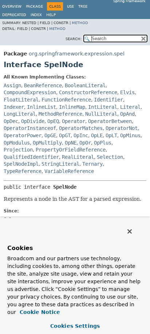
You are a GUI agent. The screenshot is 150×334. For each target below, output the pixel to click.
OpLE (97, 135)
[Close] (130, 231)
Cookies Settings (75, 326)
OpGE (50, 135)
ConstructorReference (88, 92)
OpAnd (127, 114)
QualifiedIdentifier (31, 157)
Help (51, 15)
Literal (130, 107)
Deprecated (14, 15)
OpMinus (130, 135)
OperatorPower (23, 135)
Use (70, 6)
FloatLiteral (21, 100)
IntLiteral (102, 107)
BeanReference (43, 85)
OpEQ (53, 121)
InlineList (41, 107)
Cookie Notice (39, 312)
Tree (82, 6)
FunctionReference (66, 100)
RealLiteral (78, 157)
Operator (73, 121)
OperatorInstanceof (30, 128)
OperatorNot (122, 128)
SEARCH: (74, 39)
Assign (12, 85)
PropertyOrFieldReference (71, 150)
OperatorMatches (81, 128)
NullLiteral (101, 114)
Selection (110, 157)
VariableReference (69, 171)
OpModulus (17, 143)
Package (34, 6)
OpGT (65, 135)
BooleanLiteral (85, 85)
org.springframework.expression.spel (77, 54)
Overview (11, 6)
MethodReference (60, 114)
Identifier (108, 100)
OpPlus (102, 143)
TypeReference (23, 171)
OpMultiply (47, 143)
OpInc (81, 135)
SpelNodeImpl (21, 164)
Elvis (127, 92)
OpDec (11, 121)
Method (80, 23)
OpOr (85, 143)
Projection (18, 150)
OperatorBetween (110, 121)
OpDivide (32, 121)
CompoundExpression (30, 92)
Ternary (92, 164)
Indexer (14, 107)
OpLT (111, 135)
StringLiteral (60, 164)
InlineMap (72, 107)
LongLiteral (20, 114)
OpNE (70, 143)
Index (36, 15)
